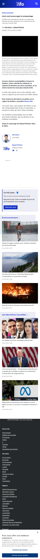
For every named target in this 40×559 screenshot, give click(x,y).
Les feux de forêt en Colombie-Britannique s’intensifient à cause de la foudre (17, 275)
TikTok (4, 447)
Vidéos (4, 440)
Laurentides (6, 513)
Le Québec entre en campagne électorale (17, 340)
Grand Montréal (7, 501)
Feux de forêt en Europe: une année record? (18, 305)
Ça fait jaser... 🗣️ (11, 193)
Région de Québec (8, 520)
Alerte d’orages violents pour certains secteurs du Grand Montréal (19, 244)
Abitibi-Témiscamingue (9, 489)
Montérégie (6, 515)
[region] (20, 544)
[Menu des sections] (3, 4)
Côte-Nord (5, 510)
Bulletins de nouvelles (9, 435)
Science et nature (7, 474)
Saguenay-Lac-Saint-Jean (10, 525)
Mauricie (5, 506)
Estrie (4, 499)
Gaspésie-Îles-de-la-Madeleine (12, 522)
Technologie (6, 481)
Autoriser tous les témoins (20, 555)
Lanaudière (5, 503)
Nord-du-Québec (7, 508)
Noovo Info (28, 101)
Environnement (7, 13)
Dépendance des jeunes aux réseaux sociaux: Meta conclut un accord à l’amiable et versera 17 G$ (19, 405)
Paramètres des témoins (10, 449)
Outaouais (5, 517)
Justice (4, 467)
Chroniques (6, 437)
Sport (4, 479)
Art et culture (6, 457)
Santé (4, 471)
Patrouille (5, 469)
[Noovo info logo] (20, 4)
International (6, 464)
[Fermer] (38, 532)
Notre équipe (6, 433)
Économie (5, 460)
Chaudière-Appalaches (9, 496)
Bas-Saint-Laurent (8, 492)
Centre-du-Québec (8, 494)
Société (4, 476)
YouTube (5, 444)
